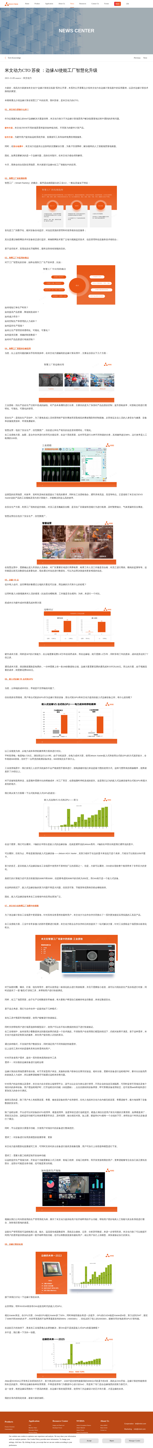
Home (27, 4)
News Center (103, 1427)
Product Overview (9, 1426)
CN (127, 4)
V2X (30, 1425)
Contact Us (95, 4)
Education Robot (33, 1430)
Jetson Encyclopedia (82, 1432)
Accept (89, 1441)
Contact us (103, 1430)
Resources (82, 4)
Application (49, 4)
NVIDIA (80, 1421)
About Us (61, 4)
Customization (9, 1429)
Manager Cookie (134, 1441)
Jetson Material (80, 1427)
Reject (112, 1441)
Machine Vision (33, 1427)
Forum (106, 4)
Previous (137, 58)
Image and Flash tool (58, 1425)
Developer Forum (57, 1427)
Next (145, 58)
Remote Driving (33, 1432)
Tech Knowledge (14, 58)
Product (37, 4)
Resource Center (60, 1421)
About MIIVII (103, 1425)
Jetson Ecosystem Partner (83, 1425)
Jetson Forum (80, 1430)
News (72, 4)
